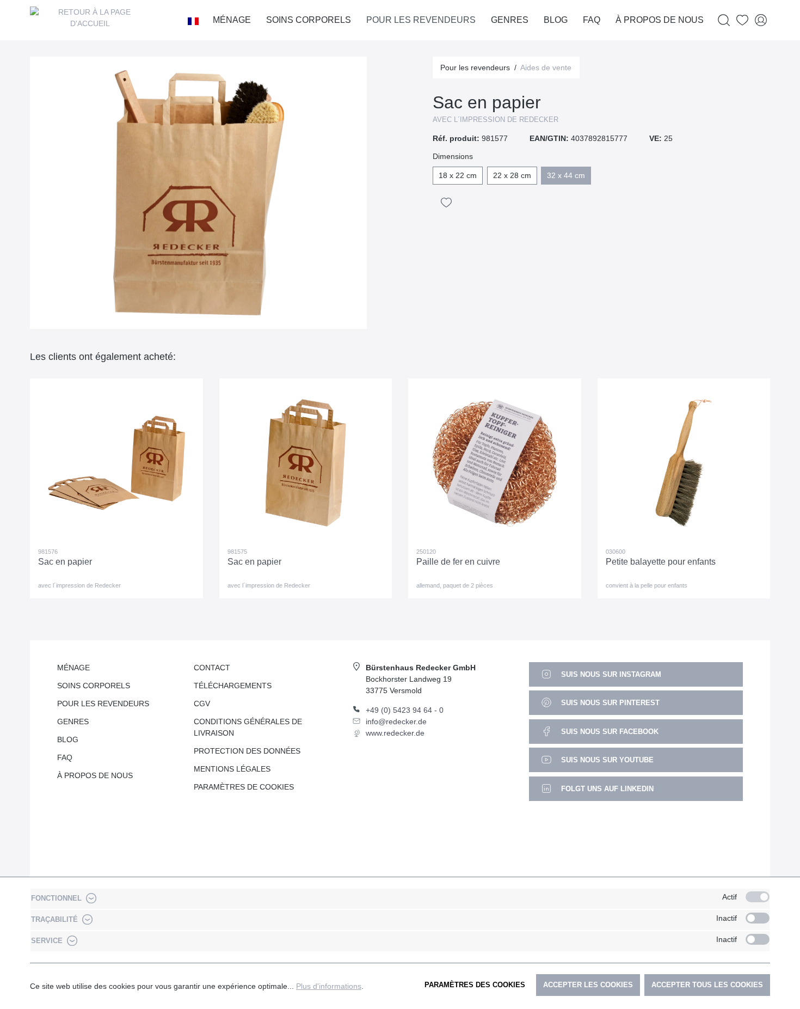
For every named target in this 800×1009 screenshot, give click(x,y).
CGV (202, 703)
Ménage (73, 667)
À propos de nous (95, 775)
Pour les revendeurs (103, 703)
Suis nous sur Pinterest (609, 703)
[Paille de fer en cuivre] (494, 463)
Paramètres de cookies (244, 786)
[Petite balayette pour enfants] (684, 463)
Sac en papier (65, 561)
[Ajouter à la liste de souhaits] (446, 202)
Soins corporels (93, 685)
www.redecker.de (395, 733)
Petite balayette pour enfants (661, 561)
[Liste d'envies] (742, 20)
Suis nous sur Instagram (610, 674)
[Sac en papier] (116, 463)
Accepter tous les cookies (707, 985)
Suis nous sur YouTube (606, 760)
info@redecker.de (396, 721)
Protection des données (247, 751)
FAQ (64, 757)
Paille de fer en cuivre (458, 561)
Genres (73, 721)
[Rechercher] (724, 20)
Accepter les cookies (588, 985)
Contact (212, 667)
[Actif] (758, 896)
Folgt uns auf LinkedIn (606, 789)
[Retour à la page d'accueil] (90, 20)
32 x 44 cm (566, 175)
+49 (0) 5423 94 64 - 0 (405, 710)
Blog (67, 739)
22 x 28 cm (512, 175)
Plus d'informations (328, 986)
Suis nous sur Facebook (609, 731)
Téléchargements (233, 685)
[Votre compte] (761, 20)
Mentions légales (232, 769)
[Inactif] (758, 918)
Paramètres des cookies (474, 985)
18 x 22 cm (458, 175)
